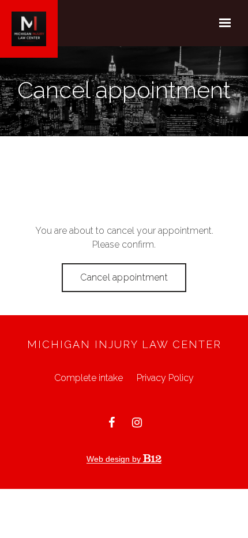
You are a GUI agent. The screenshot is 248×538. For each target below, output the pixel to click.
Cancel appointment (124, 277)
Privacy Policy (165, 377)
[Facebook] (111, 422)
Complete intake (88, 377)
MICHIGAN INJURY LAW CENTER (124, 344)
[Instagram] (136, 422)
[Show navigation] (222, 23)
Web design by (115, 459)
